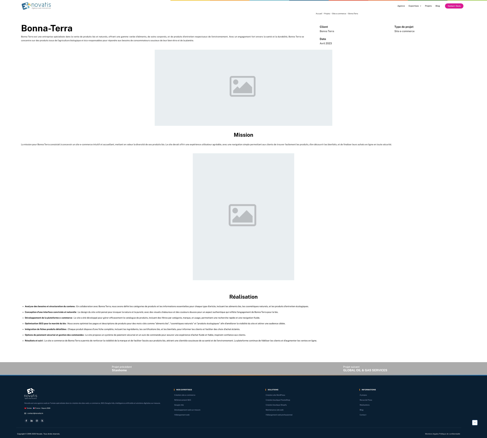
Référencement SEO (182, 400)
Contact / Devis (454, 6)
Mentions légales (432, 434)
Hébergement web (181, 415)
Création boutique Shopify (276, 405)
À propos (363, 395)
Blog (361, 410)
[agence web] (36, 6)
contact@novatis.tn (35, 413)
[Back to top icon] (474, 422)
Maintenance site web (274, 410)
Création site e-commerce (184, 395)
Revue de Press (366, 400)
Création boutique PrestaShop (278, 400)
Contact (363, 415)
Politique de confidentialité (449, 434)
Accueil (319, 14)
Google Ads (179, 405)
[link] (36, 6)
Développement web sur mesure (187, 410)
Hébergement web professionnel (279, 415)
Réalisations (365, 405)
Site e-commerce (339, 14)
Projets (327, 14)
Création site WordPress (275, 395)
